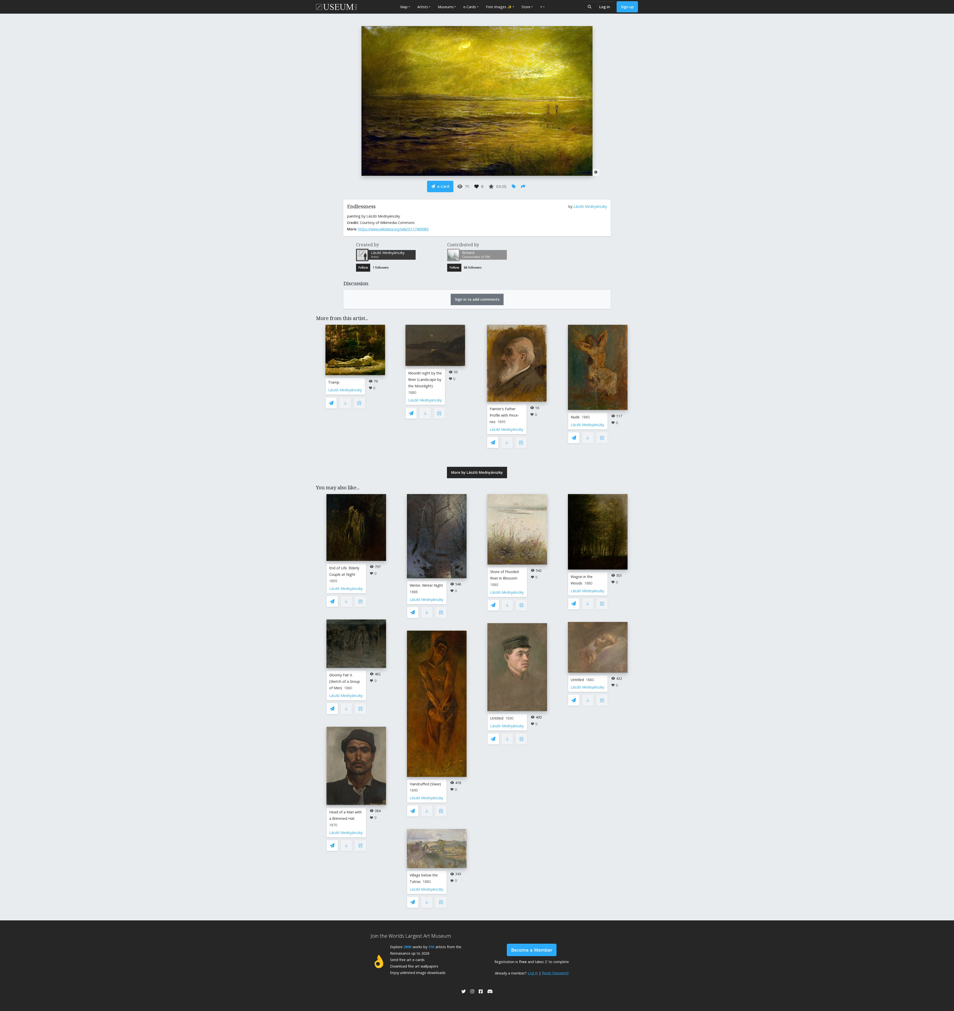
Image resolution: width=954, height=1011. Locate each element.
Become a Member (531, 950)
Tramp (333, 382)
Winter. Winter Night (426, 585)
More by (477, 472)
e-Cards (469, 6)
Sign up (627, 6)
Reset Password (555, 973)
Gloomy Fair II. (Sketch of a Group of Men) (344, 681)
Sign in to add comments (477, 299)
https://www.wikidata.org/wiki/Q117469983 (393, 229)
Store (525, 6)
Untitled (496, 718)
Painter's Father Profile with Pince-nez (504, 415)
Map (404, 6)
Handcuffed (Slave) (425, 784)
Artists (422, 6)
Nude (575, 417)
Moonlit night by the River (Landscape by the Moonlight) (425, 379)
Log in (604, 6)
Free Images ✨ (499, 6)
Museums (446, 6)
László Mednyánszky (590, 206)
